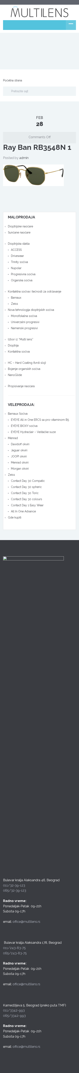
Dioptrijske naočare (20, 226)
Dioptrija (13, 345)
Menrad (13, 438)
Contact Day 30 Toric (24, 493)
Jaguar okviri (19, 450)
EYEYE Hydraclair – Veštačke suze (33, 432)
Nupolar (16, 268)
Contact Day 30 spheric (26, 487)
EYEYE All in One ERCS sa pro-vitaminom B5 (40, 419)
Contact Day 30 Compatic (28, 480)
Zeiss (14, 303)
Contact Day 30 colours (26, 499)
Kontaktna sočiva (19, 351)
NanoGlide (15, 375)
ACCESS (16, 249)
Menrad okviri (20, 462)
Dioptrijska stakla (19, 243)
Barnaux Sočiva (18, 413)
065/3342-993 (14, 1016)
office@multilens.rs (26, 922)
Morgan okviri (20, 468)
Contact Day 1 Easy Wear (27, 505)
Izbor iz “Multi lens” (20, 339)
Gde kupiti (14, 517)
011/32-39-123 (14, 885)
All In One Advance (23, 511)
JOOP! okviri (19, 456)
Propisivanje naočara (21, 386)
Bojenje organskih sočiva (24, 368)
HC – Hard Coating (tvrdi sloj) (27, 362)
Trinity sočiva (19, 262)
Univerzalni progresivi (25, 322)
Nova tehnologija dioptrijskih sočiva (31, 309)
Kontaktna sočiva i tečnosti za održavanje (34, 291)
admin (24, 158)
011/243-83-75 (14, 948)
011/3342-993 (14, 1010)
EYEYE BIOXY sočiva (24, 425)
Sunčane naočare (19, 232)
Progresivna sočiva (23, 274)
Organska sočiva (21, 280)
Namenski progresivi (24, 328)
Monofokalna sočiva (24, 316)
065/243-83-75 (15, 953)
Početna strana (12, 80)
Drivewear (17, 256)
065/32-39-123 (14, 890)
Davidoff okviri (20, 444)
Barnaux (16, 297)
